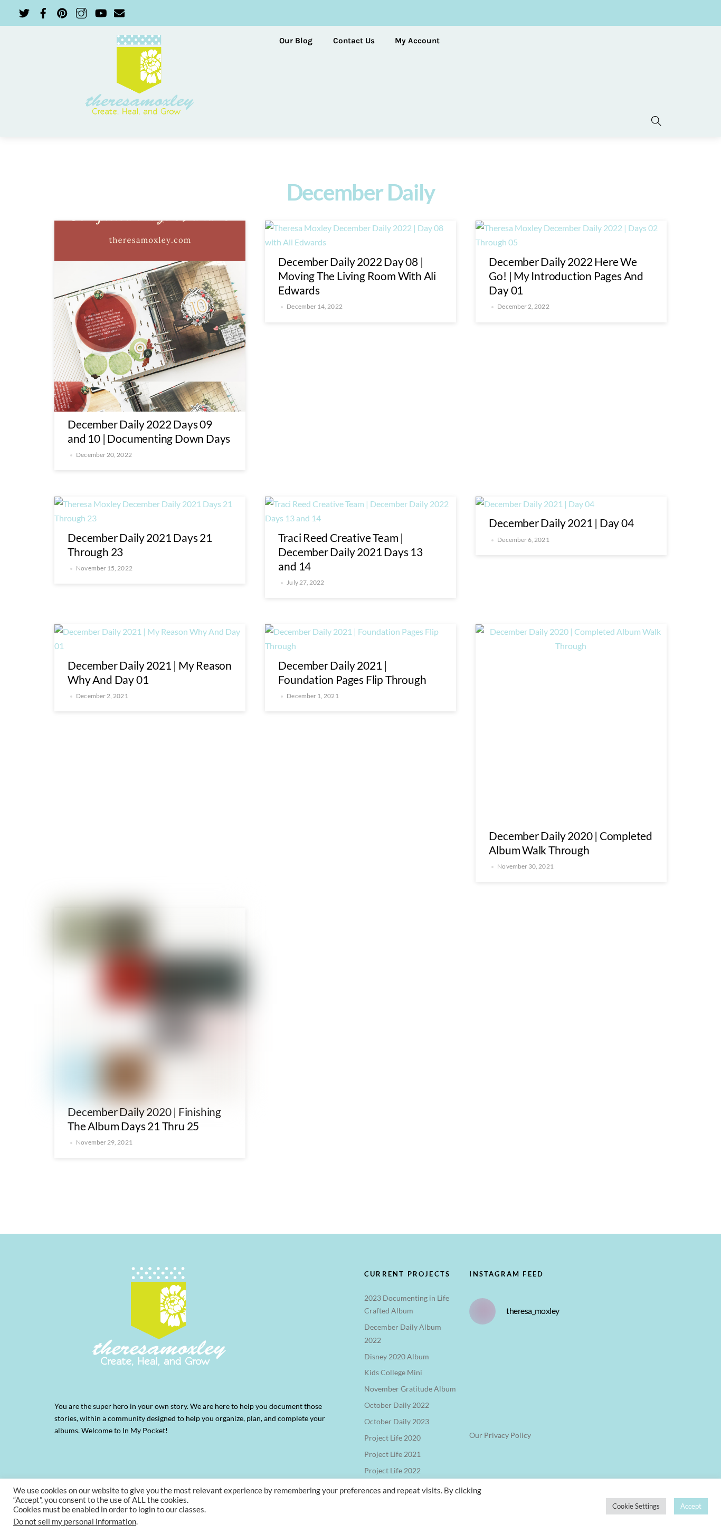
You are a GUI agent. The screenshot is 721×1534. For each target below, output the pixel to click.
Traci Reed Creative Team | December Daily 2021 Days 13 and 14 (350, 552)
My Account (417, 40)
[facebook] (43, 10)
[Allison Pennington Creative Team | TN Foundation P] (551, 1345)
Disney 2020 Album (396, 1356)
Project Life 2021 (392, 1454)
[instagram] (81, 10)
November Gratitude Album (410, 1388)
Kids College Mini (393, 1372)
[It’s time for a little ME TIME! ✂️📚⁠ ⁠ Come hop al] (483, 1345)
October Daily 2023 (396, 1421)
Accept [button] (690, 1506)
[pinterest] (62, 10)
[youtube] (100, 10)
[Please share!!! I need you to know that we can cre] (517, 1366)
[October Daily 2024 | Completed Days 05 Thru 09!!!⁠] (517, 1345)
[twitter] (24, 10)
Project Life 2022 (392, 1470)
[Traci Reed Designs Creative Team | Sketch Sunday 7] (483, 1387)
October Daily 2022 (396, 1404)
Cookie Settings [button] (636, 1506)
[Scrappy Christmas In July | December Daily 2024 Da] (517, 1387)
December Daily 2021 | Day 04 (561, 522)
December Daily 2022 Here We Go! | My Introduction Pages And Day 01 (566, 276)
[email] (119, 10)
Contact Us (354, 40)
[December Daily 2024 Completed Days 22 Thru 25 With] (551, 1366)
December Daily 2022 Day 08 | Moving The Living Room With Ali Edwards (357, 276)
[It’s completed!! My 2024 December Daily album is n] (483, 1366)
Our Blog (295, 40)
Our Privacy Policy (500, 1435)
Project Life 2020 (392, 1437)
